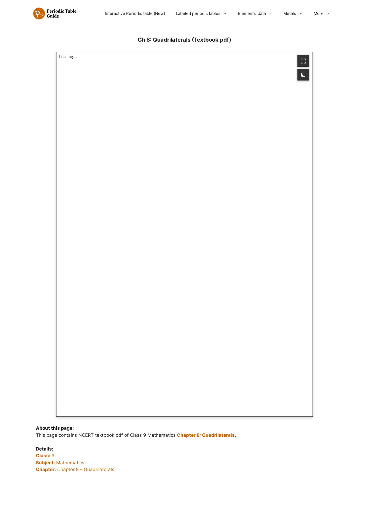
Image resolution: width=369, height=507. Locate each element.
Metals (289, 13)
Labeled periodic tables (198, 13)
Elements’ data (252, 13)
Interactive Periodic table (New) (135, 13)
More (319, 13)
